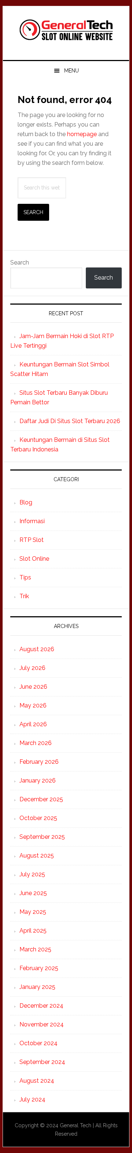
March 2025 (35, 949)
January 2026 (37, 780)
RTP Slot (31, 539)
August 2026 (36, 649)
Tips (25, 577)
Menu (71, 71)
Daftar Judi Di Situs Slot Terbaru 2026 (69, 421)
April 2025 (33, 930)
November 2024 (41, 1024)
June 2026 (33, 686)
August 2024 (36, 1080)
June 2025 (33, 893)
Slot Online (34, 558)
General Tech (66, 30)
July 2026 (32, 667)
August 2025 (36, 855)
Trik (24, 596)
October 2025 (38, 818)
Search (19, 262)
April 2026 (33, 724)
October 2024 (38, 1043)
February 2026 (39, 761)
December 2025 (41, 799)
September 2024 (42, 1061)
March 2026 (35, 742)
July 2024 (32, 1099)
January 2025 (37, 986)
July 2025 (32, 874)
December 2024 (41, 1005)
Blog (25, 502)
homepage (82, 134)
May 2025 (32, 911)
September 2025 (42, 836)
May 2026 (33, 705)
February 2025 (38, 968)
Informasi (32, 521)
